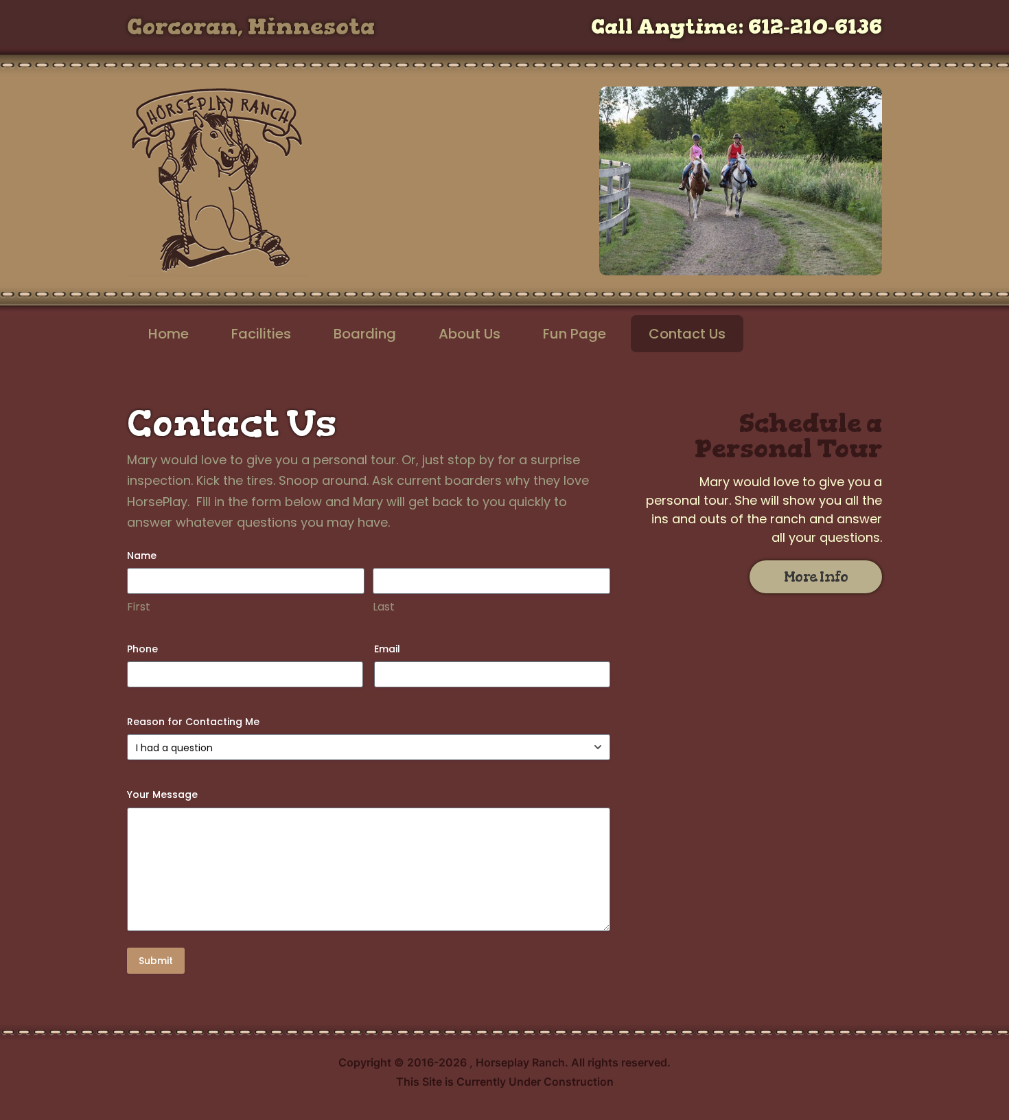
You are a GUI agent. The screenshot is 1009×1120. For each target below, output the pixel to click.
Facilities (261, 333)
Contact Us (687, 333)
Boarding (365, 333)
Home (168, 333)
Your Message (162, 794)
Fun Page (574, 333)
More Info (816, 576)
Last (384, 607)
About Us (469, 333)
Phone (142, 649)
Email (387, 649)
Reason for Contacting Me (193, 722)
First (138, 607)
